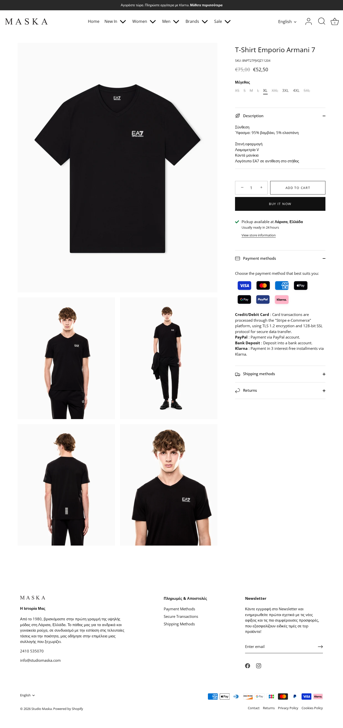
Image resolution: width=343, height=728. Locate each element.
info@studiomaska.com (40, 660)
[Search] (321, 21)
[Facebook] (247, 665)
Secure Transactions (181, 616)
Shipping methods (258, 373)
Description (252, 115)
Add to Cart (297, 187)
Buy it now (280, 204)
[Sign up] (320, 646)
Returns (249, 390)
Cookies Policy (312, 708)
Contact (254, 708)
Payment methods (259, 258)
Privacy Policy (288, 708)
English (285, 21)
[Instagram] (258, 665)
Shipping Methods (179, 623)
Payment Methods (179, 608)
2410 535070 (32, 650)
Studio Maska (41, 708)
